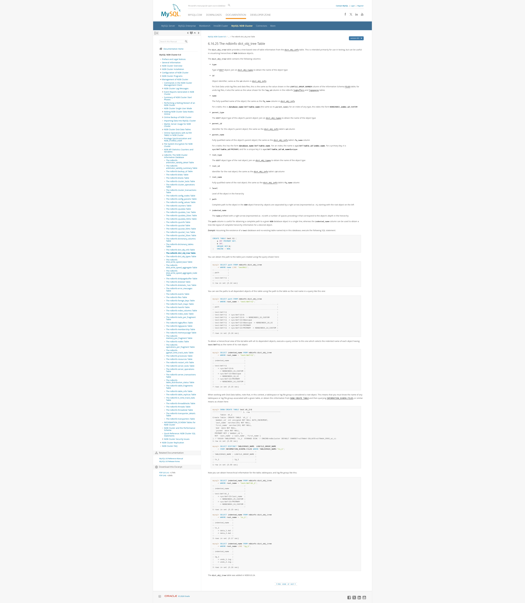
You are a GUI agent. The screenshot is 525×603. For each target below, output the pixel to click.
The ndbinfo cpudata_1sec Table (181, 212)
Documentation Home (173, 49)
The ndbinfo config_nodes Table (180, 195)
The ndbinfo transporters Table (180, 419)
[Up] (194, 32)
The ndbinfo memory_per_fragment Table (179, 337)
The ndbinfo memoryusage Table (181, 332)
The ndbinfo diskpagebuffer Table (181, 278)
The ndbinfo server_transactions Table (181, 375)
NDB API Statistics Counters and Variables (178, 150)
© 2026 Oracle (184, 596)
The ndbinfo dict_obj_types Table (181, 256)
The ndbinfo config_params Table (181, 199)
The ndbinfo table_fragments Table (179, 386)
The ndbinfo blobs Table (177, 174)
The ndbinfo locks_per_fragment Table (181, 318)
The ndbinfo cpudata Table (178, 209)
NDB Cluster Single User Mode (178, 108)
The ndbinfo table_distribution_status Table (180, 381)
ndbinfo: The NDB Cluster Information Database (176, 156)
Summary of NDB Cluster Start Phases (178, 98)
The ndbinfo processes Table (179, 356)
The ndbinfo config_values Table (181, 202)
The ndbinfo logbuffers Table (179, 323)
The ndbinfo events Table (177, 294)
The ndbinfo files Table (176, 297)
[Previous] (187, 32)
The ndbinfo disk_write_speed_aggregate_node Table (181, 273)
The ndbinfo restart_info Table (180, 362)
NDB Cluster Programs (172, 76)
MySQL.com (195, 14)
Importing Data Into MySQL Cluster (180, 121)
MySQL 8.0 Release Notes (169, 461)
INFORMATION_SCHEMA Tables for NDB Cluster (180, 423)
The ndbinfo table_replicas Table (181, 394)
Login (353, 6)
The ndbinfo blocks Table (177, 178)
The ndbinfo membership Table (180, 329)
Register (360, 6)
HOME (284, 584)
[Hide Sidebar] (156, 33)
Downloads (214, 14)
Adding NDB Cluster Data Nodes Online (179, 112)
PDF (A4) (162, 475)
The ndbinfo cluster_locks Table (180, 181)
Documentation (236, 14)
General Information (171, 62)
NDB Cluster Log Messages (176, 88)
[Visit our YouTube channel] (361, 15)
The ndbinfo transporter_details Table (180, 414)
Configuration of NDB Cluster (175, 72)
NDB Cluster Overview (172, 66)
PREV (279, 584)
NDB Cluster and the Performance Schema (179, 429)
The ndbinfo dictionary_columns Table (181, 240)
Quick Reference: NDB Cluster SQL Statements (180, 434)
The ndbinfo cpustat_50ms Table (181, 229)
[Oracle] (171, 596)
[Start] (191, 32)
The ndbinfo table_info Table (179, 391)
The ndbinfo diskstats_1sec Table (181, 285)
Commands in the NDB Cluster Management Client (178, 84)
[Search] (186, 41)
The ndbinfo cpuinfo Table (178, 222)
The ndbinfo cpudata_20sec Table (181, 215)
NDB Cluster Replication (173, 442)
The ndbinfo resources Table (179, 359)
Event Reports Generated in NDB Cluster (179, 93)
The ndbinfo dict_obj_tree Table (181, 253)
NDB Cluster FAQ (169, 446)
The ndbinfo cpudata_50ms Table (181, 219)
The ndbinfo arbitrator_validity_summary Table (181, 167)
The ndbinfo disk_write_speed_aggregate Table (181, 266)
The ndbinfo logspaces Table (179, 326)
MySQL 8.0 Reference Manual (171, 458)
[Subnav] (161, 65)
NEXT (292, 584)
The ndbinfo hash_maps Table (180, 304)
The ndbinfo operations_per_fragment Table (180, 346)
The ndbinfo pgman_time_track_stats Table (179, 351)
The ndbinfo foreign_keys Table (180, 300)
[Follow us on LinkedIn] (355, 15)
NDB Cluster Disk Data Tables (177, 129)
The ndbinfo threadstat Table (179, 410)
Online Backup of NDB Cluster (178, 117)
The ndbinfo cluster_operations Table (180, 185)
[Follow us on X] (349, 15)
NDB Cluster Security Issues (176, 439)
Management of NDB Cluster (175, 79)
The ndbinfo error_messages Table (179, 289)
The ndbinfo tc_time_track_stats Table (180, 399)
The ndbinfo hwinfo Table (178, 307)
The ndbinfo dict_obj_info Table (180, 250)
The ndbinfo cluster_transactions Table (181, 191)
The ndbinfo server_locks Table (180, 366)
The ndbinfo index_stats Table (180, 314)
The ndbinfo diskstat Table (178, 282)
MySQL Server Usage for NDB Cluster (177, 125)
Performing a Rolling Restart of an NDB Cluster (179, 104)
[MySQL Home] (171, 11)
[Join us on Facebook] (344, 15)
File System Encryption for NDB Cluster (178, 145)
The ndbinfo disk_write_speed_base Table (179, 261)
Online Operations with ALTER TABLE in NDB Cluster (178, 134)
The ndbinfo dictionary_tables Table (179, 245)
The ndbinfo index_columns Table (181, 310)
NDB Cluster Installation (173, 69)
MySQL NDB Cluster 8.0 (217, 37)
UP (288, 584)
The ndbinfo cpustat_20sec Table (181, 235)
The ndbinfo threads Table (178, 407)
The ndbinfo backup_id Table (179, 171)
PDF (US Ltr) (164, 472)
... (228, 37)
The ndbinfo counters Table (178, 205)
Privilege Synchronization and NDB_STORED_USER (177, 139)
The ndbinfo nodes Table (177, 341)
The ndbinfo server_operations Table (180, 370)
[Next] (198, 32)
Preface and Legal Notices (174, 59)
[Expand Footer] (159, 596)
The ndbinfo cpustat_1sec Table (180, 232)
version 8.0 (355, 38)
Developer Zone (260, 14)
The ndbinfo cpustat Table (178, 225)
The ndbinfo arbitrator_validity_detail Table (180, 161)
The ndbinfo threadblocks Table (180, 403)
